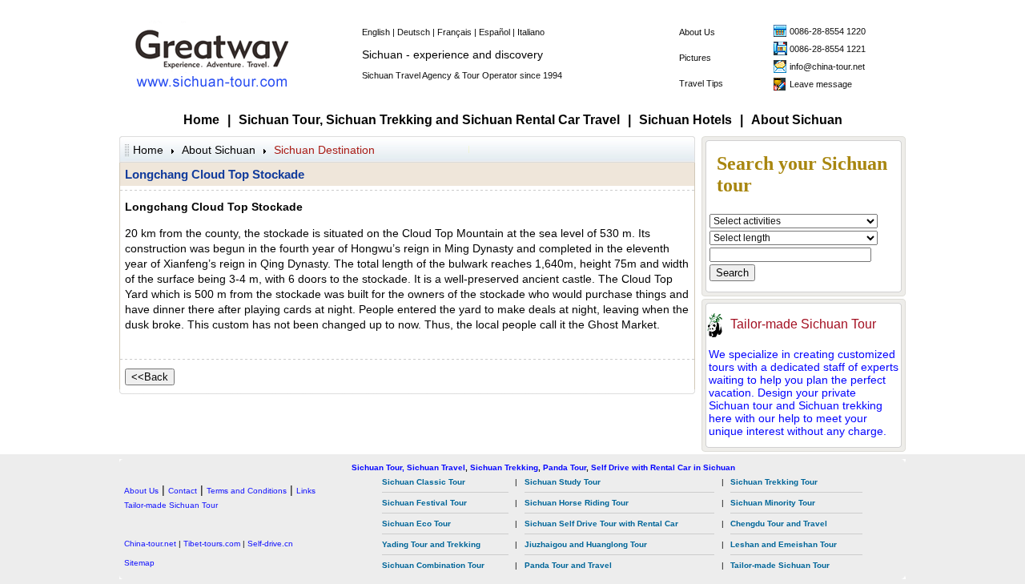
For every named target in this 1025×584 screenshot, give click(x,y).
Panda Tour (564, 467)
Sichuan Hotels (685, 120)
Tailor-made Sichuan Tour (803, 324)
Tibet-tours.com (211, 543)
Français (454, 32)
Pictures (695, 57)
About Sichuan (796, 120)
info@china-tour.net (827, 66)
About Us (697, 32)
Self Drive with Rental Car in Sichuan (663, 467)
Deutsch (413, 32)
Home (201, 120)
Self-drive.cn (270, 543)
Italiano (531, 32)
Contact (182, 490)
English (376, 32)
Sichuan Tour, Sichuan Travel (408, 467)
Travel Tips (701, 83)
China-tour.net (150, 543)
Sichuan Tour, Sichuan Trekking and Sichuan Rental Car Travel (429, 120)
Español (494, 32)
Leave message (821, 84)
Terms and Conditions (247, 490)
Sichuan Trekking (504, 467)
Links (306, 490)
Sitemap (139, 562)
